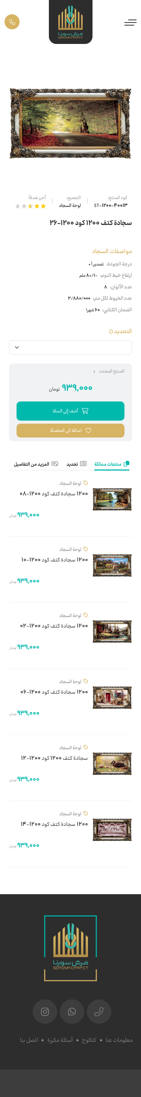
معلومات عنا (119, 1040)
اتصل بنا (29, 1040)
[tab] (111, 465)
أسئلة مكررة (60, 1040)
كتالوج (89, 1040)
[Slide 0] (70, 174)
